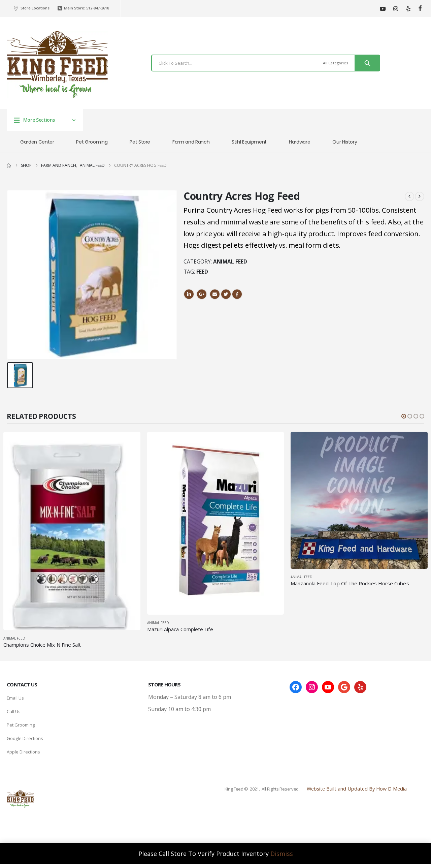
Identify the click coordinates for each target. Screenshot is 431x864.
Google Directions (25, 738)
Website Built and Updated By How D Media (357, 788)
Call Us (14, 711)
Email (214, 294)
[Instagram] (395, 8)
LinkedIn (189, 294)
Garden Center (37, 141)
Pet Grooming (91, 141)
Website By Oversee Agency (319, 809)
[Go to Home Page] (9, 165)
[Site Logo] (57, 64)
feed (202, 271)
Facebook (237, 294)
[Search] (367, 63)
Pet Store (140, 141)
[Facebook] (420, 8)
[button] (404, 416)
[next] (419, 196)
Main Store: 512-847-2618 (86, 7)
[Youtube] (382, 8)
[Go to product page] (71, 531)
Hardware (299, 141)
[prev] (409, 196)
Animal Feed (230, 261)
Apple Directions (23, 752)
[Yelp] (408, 8)
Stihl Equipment (249, 141)
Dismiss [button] (281, 854)
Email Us (15, 698)
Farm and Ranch (190, 141)
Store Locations (35, 7)
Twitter (226, 294)
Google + (201, 294)
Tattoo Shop (319, 818)
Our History (344, 141)
